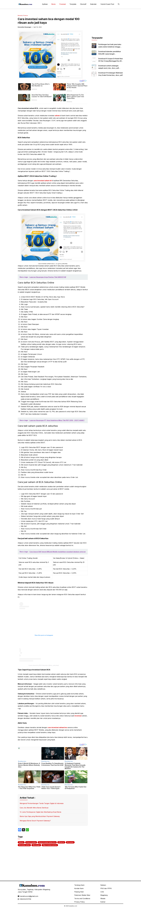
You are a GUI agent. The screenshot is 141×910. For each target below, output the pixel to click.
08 (21, 899)
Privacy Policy (79, 902)
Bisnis (53, 4)
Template (73, 4)
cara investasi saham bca (57, 727)
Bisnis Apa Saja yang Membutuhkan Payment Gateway (40, 816)
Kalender (93, 4)
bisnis (21, 842)
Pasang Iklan (79, 892)
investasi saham (25, 845)
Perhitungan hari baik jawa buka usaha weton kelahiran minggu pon (109, 46)
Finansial (62, 4)
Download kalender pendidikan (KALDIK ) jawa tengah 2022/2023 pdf (109, 54)
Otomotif (83, 4)
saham (57, 115)
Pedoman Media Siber (82, 895)
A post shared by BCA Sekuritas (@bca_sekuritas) (44, 665)
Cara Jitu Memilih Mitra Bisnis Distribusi (34, 808)
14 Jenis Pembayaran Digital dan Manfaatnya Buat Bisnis (40, 812)
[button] (118, 4)
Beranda (20, 15)
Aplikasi (45, 4)
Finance (25, 15)
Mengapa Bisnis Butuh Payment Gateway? (35, 821)
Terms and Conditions (82, 898)
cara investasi (31, 842)
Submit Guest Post (107, 4)
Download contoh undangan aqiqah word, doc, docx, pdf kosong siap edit (108, 68)
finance (61, 842)
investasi (78, 716)
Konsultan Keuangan (24, 27)
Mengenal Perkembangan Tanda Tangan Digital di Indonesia (41, 803)
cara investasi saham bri (43, 181)
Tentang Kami (79, 885)
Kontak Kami (78, 888)
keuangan (37, 845)
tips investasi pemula (50, 845)
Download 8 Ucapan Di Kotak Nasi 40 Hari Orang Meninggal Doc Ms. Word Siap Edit (110, 61)
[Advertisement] (107, 24)
